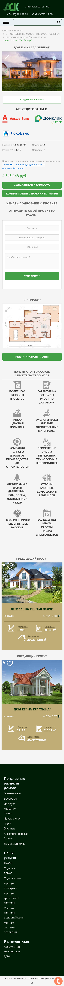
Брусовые (10, 799)
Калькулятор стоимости (32, 185)
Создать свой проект (32, 99)
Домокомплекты (14, 844)
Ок (32, 983)
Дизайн (8, 863)
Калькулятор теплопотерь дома (12, 952)
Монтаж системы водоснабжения (14, 913)
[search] (58, 22)
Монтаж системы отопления (10, 928)
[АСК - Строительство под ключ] (13, 7)
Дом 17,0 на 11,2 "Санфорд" (32, 609)
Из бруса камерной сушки (10, 809)
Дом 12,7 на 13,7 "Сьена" (32, 709)
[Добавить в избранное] (54, 57)
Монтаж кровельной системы (11, 898)
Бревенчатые (12, 793)
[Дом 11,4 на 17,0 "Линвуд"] (32, 71)
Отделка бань (12, 878)
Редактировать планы (31, 356)
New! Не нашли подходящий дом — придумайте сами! (23, 166)
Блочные (9, 828)
